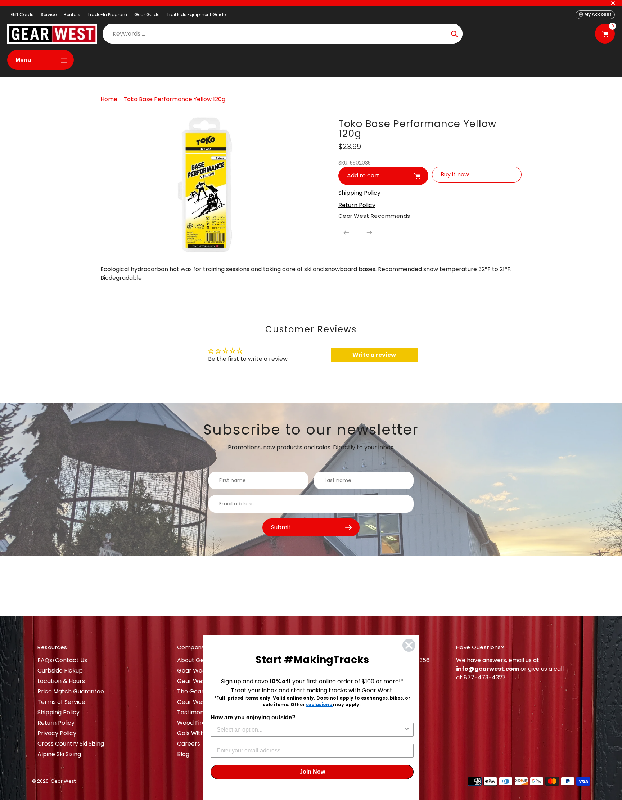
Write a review (374, 355)
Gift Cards (22, 15)
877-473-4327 (485, 677)
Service (49, 15)
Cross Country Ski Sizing (70, 744)
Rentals (72, 15)
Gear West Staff (200, 702)
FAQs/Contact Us (62, 660)
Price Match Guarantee (70, 691)
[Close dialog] (409, 645)
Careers (188, 744)
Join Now (312, 772)
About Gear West (201, 660)
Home (108, 99)
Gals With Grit (196, 733)
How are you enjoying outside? (253, 717)
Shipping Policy (58, 712)
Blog (183, 754)
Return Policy (56, 723)
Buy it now (455, 174)
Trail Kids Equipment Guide (196, 15)
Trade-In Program (107, 15)
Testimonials (195, 712)
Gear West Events (202, 681)
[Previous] (346, 233)
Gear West (63, 781)
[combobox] (310, 729)
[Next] (369, 233)
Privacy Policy (56, 733)
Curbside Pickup (60, 670)
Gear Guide (146, 15)
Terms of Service (61, 702)
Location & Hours (61, 681)
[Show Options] (406, 729)
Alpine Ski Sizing (59, 754)
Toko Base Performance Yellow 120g (174, 99)
